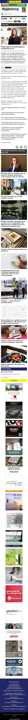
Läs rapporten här (6, 142)
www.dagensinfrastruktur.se (14, 687)
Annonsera (18, 1)
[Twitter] (17, 147)
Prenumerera (12, 1)
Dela (3, 67)
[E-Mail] (25, 147)
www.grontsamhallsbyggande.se (14, 688)
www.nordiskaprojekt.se (14, 685)
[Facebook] (21, 147)
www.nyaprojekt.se (14, 684)
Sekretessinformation (14, 719)
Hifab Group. (10, 97)
